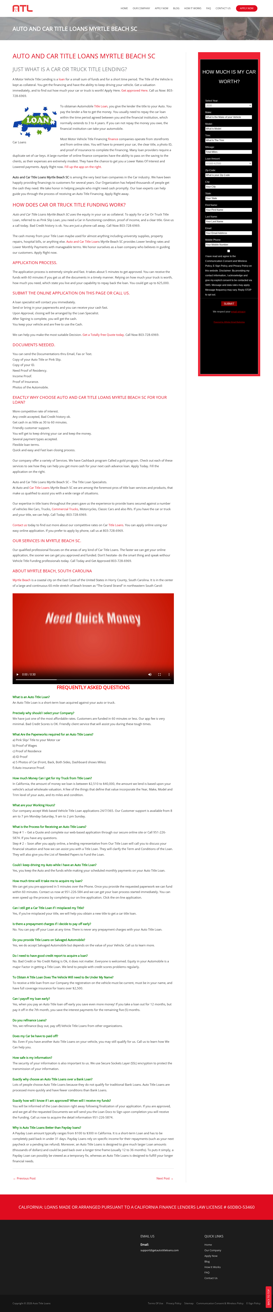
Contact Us (223, 8)
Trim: (208, 135)
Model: (209, 124)
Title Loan (101, 106)
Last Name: (211, 216)
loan (62, 79)
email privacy (238, 311)
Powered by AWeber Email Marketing (229, 322)
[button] (246, 8)
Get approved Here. (134, 90)
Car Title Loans (39, 488)
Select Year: (211, 100)
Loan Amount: (212, 158)
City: (207, 182)
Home (124, 8)
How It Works (192, 8)
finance (112, 139)
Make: (208, 112)
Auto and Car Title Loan (82, 241)
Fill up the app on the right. (83, 167)
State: (208, 193)
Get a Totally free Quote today (103, 335)
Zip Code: (210, 170)
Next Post (164, 1178)
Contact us (20, 525)
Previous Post (24, 1178)
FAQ (208, 8)
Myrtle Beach (22, 580)
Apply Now (161, 8)
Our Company (141, 8)
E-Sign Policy (253, 1303)
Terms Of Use (155, 1303)
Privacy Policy (173, 1303)
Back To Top (268, 1297)
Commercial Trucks (65, 509)
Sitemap (188, 1303)
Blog (176, 8)
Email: (208, 228)
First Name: (211, 205)
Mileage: (210, 147)
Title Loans (116, 525)
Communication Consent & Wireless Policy (219, 1303)
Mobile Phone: (213, 239)
